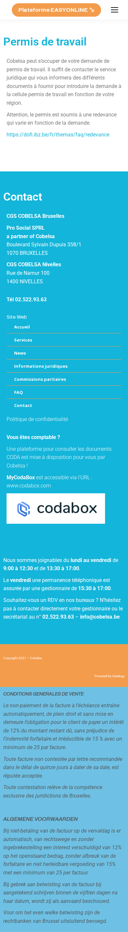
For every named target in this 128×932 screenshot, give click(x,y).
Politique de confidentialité (37, 419)
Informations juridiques (41, 366)
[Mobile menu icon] (114, 10)
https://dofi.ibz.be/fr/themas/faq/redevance (58, 135)
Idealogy (118, 676)
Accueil (22, 327)
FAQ (18, 392)
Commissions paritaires (40, 379)
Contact (23, 405)
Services (23, 340)
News (20, 353)
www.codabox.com (29, 486)
